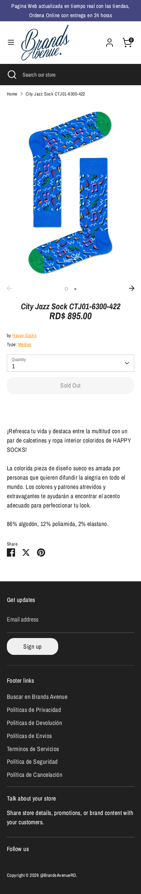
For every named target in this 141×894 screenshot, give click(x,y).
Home (12, 94)
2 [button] (75, 289)
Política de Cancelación (34, 774)
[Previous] (9, 288)
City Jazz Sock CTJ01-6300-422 (55, 94)
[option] (70, 192)
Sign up (32, 646)
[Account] (109, 40)
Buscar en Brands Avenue (37, 696)
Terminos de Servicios (33, 749)
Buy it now (70, 407)
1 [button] (66, 289)
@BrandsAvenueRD (58, 875)
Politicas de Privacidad (34, 709)
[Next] (131, 288)
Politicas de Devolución (34, 722)
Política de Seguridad (32, 761)
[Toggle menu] (11, 42)
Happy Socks (24, 335)
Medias (24, 344)
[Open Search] (11, 74)
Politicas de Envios (29, 735)
